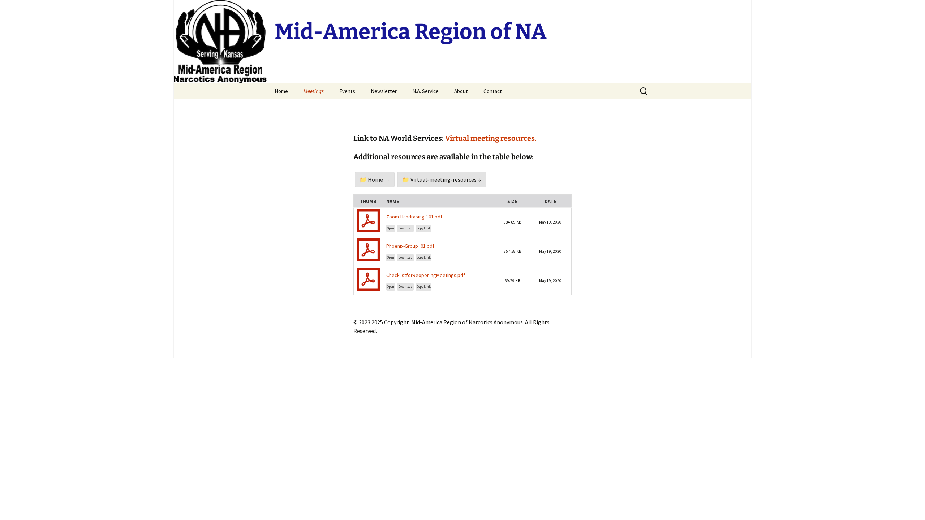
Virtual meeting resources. (491, 138)
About (461, 91)
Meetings (314, 91)
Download (405, 228)
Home (281, 91)
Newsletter (384, 91)
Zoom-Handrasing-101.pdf (414, 216)
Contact (492, 91)
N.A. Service (425, 91)
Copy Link (424, 228)
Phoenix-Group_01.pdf (410, 246)
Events (347, 91)
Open (390, 228)
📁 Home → (375, 179)
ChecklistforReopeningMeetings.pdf (425, 275)
